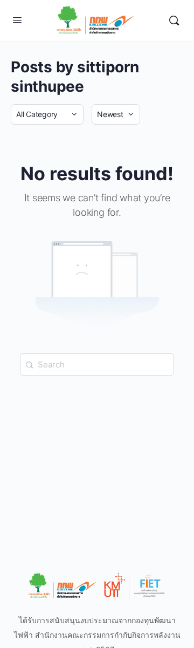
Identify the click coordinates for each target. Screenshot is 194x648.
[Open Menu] (17, 19)
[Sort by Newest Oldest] (116, 114)
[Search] (174, 20)
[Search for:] (97, 364)
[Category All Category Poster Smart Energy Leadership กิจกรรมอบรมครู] (47, 114)
